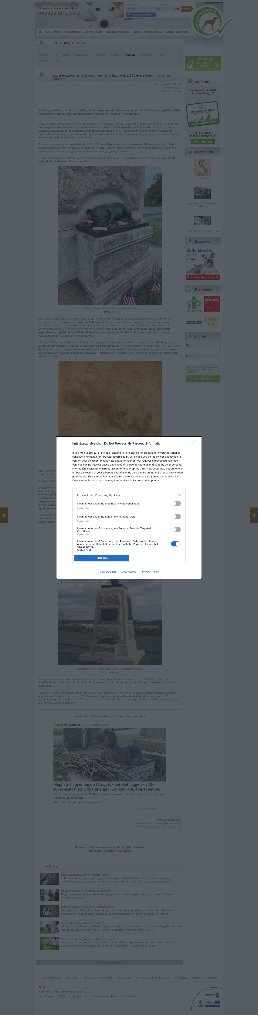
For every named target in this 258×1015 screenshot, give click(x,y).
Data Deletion (108, 571)
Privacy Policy (150, 571)
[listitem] (129, 495)
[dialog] (129, 507)
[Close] (194, 443)
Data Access (129, 571)
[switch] (176, 503)
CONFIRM (102, 558)
